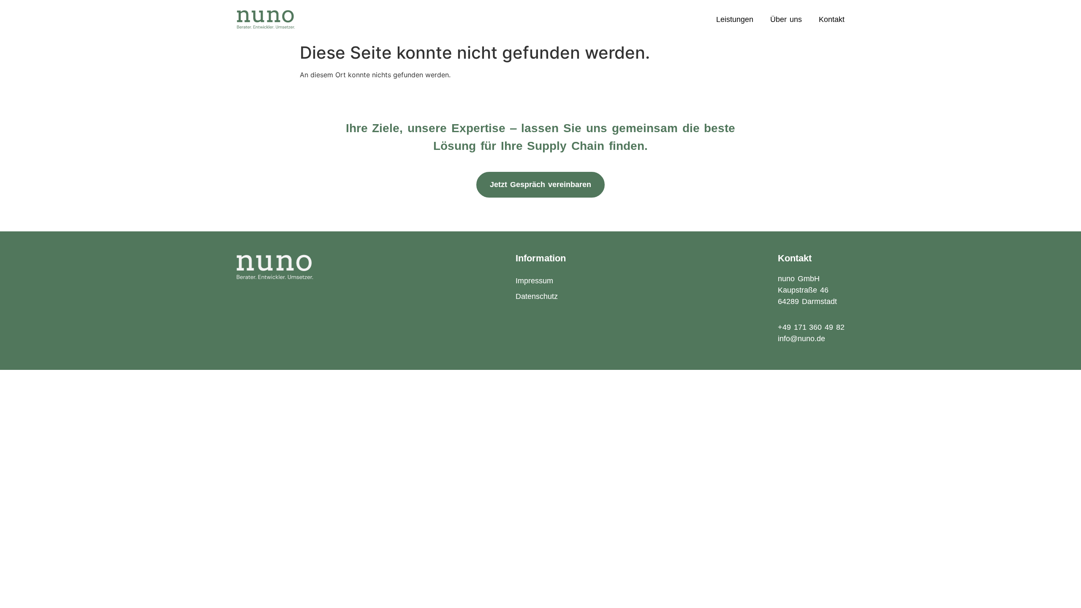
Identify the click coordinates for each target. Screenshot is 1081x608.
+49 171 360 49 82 (811, 327)
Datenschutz (537, 296)
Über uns (786, 19)
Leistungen (734, 19)
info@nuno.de (801, 338)
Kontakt (832, 19)
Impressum (534, 281)
